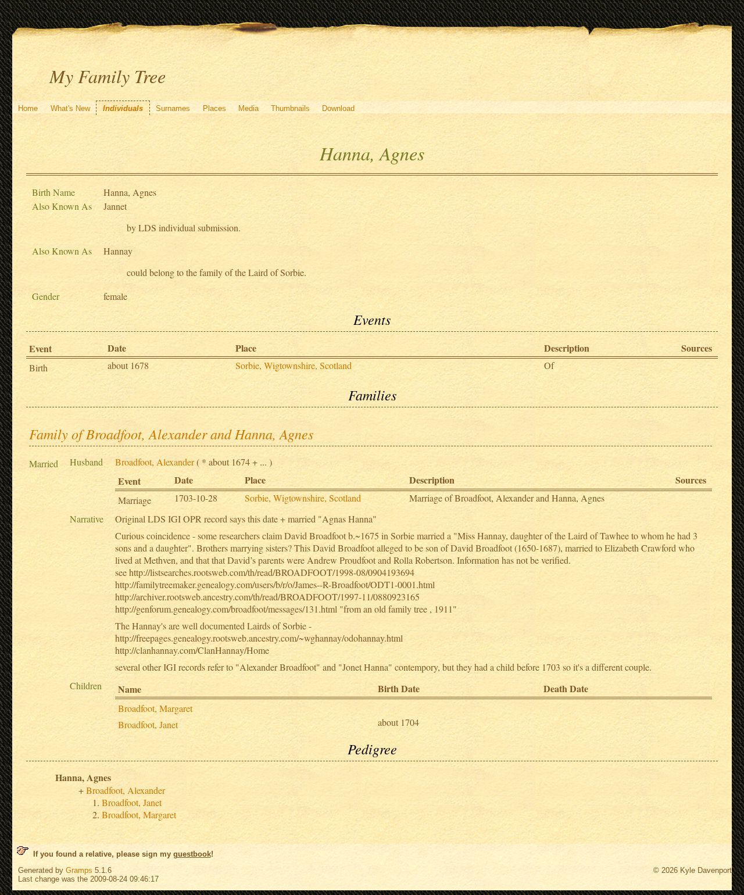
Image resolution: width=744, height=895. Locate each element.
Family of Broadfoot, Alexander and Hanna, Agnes (171, 433)
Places (214, 108)
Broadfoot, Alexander (154, 462)
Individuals (123, 108)
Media (248, 108)
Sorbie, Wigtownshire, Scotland (293, 365)
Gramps (79, 870)
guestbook (192, 854)
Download (338, 108)
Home (28, 108)
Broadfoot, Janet (148, 724)
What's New (70, 108)
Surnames (173, 108)
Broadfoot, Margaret (155, 708)
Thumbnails (290, 108)
